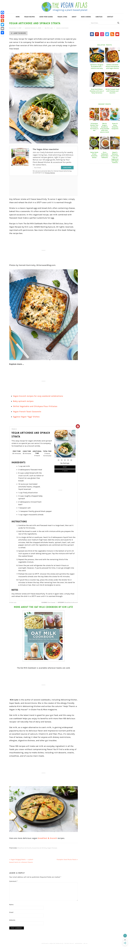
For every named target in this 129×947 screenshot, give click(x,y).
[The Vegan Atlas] (64, 10)
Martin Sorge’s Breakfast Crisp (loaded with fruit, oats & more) (104, 128)
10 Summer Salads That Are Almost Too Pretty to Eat (94, 127)
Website (12, 920)
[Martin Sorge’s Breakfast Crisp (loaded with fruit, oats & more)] (104, 114)
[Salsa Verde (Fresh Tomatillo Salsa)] (94, 143)
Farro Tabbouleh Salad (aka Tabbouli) (104, 155)
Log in (85, 943)
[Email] (2, 29)
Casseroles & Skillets (39, 848)
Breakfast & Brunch (24, 848)
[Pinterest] (2, 17)
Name (11, 904)
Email (11, 912)
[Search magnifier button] (118, 22)
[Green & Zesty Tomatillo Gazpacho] (115, 114)
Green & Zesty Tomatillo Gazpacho (115, 126)
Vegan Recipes (52, 848)
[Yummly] (2, 21)
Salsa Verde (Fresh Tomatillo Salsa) (94, 155)
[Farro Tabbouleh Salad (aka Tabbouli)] (104, 143)
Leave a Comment (62, 28)
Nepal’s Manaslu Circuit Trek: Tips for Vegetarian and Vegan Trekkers (115, 157)
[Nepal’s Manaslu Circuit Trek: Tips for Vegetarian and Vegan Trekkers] (115, 143)
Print (65, 467)
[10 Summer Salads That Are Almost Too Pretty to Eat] (94, 114)
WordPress (78, 943)
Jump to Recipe (19, 33)
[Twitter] (2, 25)
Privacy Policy (69, 943)
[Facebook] (2, 12)
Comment (13, 881)
